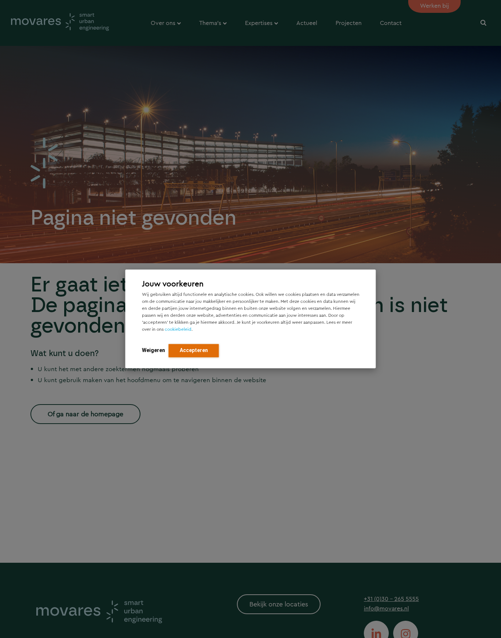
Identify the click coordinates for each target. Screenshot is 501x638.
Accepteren (194, 351)
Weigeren (153, 351)
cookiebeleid (178, 329)
